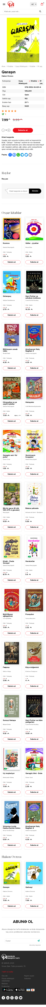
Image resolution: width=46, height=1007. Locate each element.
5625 (27, 106)
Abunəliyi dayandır (35, 945)
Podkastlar (6, 986)
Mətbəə (5, 984)
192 (26, 98)
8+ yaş (40, 66)
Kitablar (10, 66)
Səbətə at (23, 130)
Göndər (35, 191)
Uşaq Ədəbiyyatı (21, 66)
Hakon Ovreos (7, 76)
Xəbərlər (27, 978)
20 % (26, 102)
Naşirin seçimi (29, 976)
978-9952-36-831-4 (33, 87)
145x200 (28, 91)
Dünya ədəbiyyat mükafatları (8, 980)
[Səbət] (42, 4)
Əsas (3, 66)
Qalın (27, 95)
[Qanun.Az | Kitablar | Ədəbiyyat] (11, 4)
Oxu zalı (4, 976)
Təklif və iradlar (7, 972)
